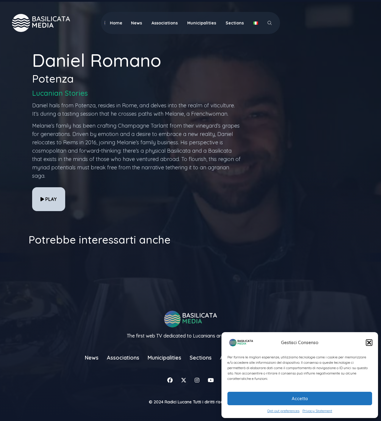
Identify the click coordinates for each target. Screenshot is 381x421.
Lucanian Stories (60, 93)
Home (116, 23)
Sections (235, 23)
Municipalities (201, 23)
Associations (165, 23)
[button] (369, 343)
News (136, 23)
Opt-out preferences (283, 410)
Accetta (300, 398)
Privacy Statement (317, 410)
